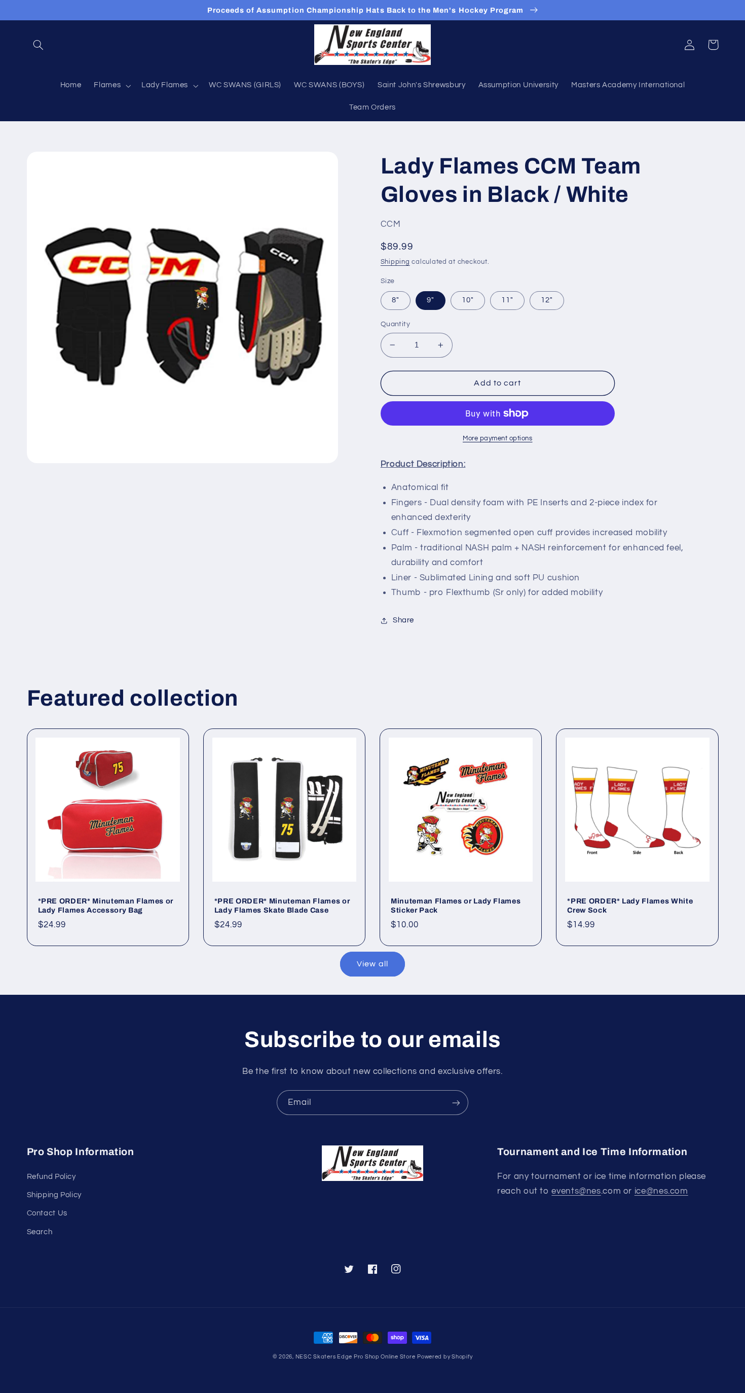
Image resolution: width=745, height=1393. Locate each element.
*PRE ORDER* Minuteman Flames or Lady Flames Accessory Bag (105, 905)
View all (372, 964)
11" (507, 300)
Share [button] (403, 620)
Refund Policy (51, 1176)
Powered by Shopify (444, 1357)
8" (395, 300)
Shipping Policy (54, 1195)
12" (547, 300)
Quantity (395, 324)
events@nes (576, 1191)
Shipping (395, 262)
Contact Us (47, 1213)
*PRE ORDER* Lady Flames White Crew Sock (630, 905)
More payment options (498, 438)
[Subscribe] (456, 1102)
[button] (38, 44)
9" (430, 300)
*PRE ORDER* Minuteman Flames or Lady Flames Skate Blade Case (282, 905)
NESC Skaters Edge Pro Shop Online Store (355, 1357)
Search (40, 1232)
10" (468, 300)
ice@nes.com (661, 1191)
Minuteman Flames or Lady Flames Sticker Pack (455, 905)
